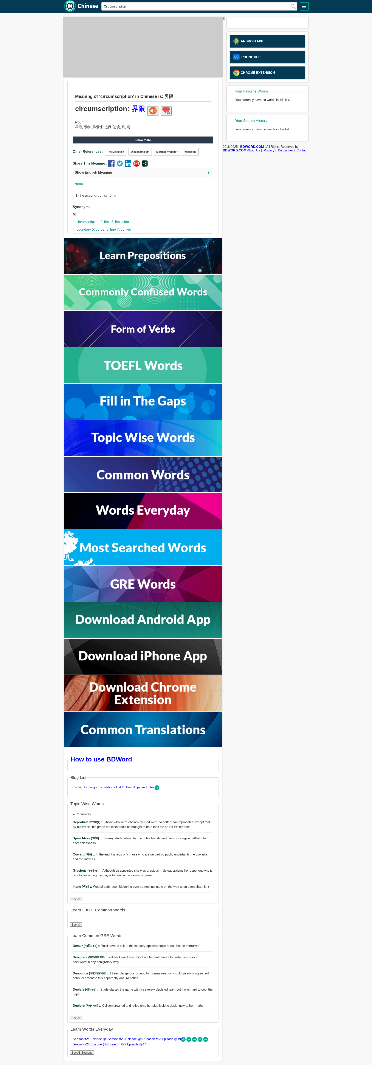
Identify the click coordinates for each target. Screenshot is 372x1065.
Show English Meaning (143, 172)
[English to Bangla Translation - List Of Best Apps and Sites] (157, 789)
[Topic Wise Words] (143, 455)
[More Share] (145, 165)
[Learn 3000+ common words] (143, 491)
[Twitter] (120, 165)
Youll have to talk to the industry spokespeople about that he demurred (136, 946)
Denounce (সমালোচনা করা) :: (91, 973)
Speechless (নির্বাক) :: (88, 838)
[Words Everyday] (143, 527)
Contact (301, 150)
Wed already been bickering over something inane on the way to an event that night (141, 886)
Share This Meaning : (90, 163)
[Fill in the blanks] (143, 418)
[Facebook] (112, 165)
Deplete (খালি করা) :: (86, 989)
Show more (143, 140)
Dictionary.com (140, 151)
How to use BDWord (101, 759)
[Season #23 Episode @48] (200, 1040)
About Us (253, 150)
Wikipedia (190, 151)
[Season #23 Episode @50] (189, 1040)
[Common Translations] (143, 746)
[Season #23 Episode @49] (195, 1040)
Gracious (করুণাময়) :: (87, 870)
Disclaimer (285, 150)
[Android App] (143, 637)
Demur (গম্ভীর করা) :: (87, 946)
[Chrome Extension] (143, 710)
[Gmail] (137, 165)
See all (76, 899)
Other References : (88, 151)
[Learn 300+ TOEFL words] (143, 382)
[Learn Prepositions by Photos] (143, 273)
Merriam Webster (167, 151)
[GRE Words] (143, 600)
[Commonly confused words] (143, 309)
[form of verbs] (143, 345)
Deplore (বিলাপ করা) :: (87, 1005)
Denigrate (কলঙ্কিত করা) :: (90, 957)
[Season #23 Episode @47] (205, 1040)
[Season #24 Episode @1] (183, 1040)
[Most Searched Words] (143, 564)
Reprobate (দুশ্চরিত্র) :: (88, 822)
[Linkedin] (129, 165)
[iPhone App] (143, 673)
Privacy (269, 150)
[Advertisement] (141, 47)
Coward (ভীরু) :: (84, 854)
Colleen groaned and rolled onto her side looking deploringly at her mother (139, 1005)
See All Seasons (82, 1052)
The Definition (115, 151)
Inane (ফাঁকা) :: (83, 886)
